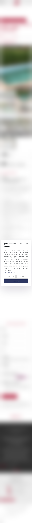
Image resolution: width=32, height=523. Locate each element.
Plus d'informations (9, 272)
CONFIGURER (10, 276)
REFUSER (22, 276)
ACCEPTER (16, 281)
